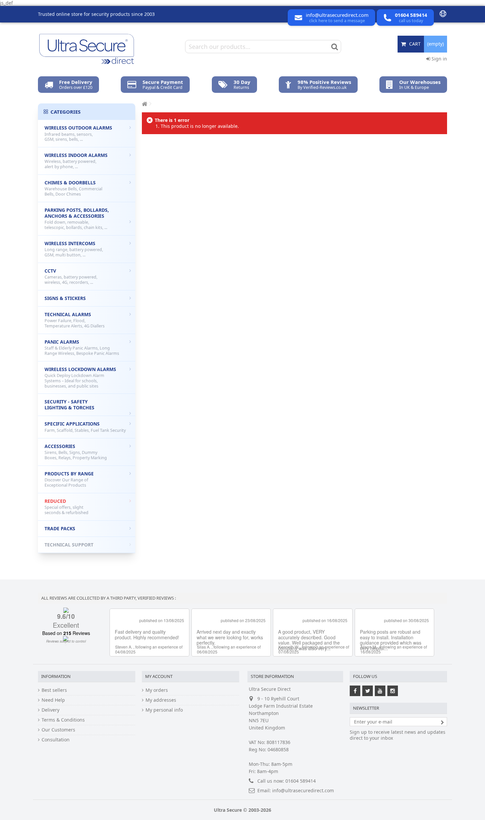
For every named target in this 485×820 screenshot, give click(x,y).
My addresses (161, 700)
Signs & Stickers (65, 298)
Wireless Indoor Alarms (76, 160)
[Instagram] (392, 691)
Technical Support (69, 544)
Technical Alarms (75, 320)
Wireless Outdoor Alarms (78, 133)
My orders (157, 690)
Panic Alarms (82, 347)
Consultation (56, 740)
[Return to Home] (144, 104)
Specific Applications (85, 427)
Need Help (53, 700)
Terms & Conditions (63, 720)
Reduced (66, 506)
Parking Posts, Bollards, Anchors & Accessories (77, 218)
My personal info (164, 710)
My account (159, 676)
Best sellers (54, 690)
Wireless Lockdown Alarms (80, 377)
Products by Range (69, 479)
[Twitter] (367, 691)
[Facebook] (355, 691)
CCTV (71, 276)
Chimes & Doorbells (73, 188)
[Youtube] (380, 691)
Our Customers (58, 730)
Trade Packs (60, 528)
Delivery (50, 710)
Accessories (76, 452)
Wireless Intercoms (74, 249)
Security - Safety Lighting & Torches (69, 404)
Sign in (438, 59)
